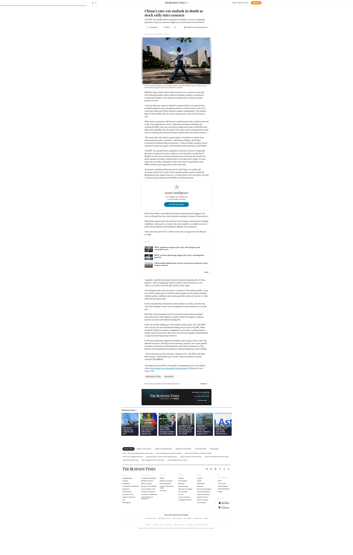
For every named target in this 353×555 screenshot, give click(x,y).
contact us (156, 524)
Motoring (181, 484)
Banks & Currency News (144, 449)
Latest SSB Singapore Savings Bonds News (169, 453)
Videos (199, 481)
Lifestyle (181, 478)
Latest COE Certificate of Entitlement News (198, 453)
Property (125, 481)
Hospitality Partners (184, 500)
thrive (220, 481)
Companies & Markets (148, 478)
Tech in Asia (222, 483)
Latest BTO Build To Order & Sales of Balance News (161, 457)
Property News (214, 449)
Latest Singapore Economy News (177, 460)
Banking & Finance (147, 481)
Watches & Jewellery (185, 489)
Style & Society (183, 486)
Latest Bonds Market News (130, 460)
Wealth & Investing (166, 481)
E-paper (199, 478)
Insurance (163, 491)
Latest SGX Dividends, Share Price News (216, 457)
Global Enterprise (223, 489)
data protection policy (201, 524)
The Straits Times (150, 518)
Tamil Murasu (197, 518)
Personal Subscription (204, 489)
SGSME (220, 492)
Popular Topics (128, 449)
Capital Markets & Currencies (147, 498)
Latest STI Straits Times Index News (191, 457)
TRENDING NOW (128, 410)
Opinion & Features (128, 497)
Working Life (126, 502)
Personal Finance (165, 484)
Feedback (203, 384)
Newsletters (201, 484)
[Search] (95, 2)
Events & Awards (202, 500)
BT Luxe (180, 494)
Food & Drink (182, 481)
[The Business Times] (175, 3)
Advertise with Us (202, 497)
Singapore (125, 489)
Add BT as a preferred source (197, 27)
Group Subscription (203, 492)
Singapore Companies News (163, 449)
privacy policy (168, 524)
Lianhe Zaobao (177, 518)
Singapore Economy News (183, 449)
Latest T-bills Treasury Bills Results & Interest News (137, 453)
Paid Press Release (203, 494)
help (161, 524)
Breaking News (127, 478)
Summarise (154, 27)
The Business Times (164, 518)
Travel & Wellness (184, 497)
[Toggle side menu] (92, 2)
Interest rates (168, 376)
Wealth (162, 478)
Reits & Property (146, 484)
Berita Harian (187, 518)
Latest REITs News (200, 449)
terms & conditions (179, 524)
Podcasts (200, 486)
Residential (126, 484)
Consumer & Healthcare (149, 494)
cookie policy (190, 524)
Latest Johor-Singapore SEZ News (132, 457)
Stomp (206, 518)
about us (148, 524)
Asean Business (223, 486)
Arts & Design (182, 492)
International (126, 492)
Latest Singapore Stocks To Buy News (152, 460)
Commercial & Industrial (130, 486)
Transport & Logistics (148, 492)
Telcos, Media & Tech (148, 489)
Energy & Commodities (148, 486)
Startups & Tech (127, 494)
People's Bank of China (153, 376)
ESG (123, 500)
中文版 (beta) (201, 502)
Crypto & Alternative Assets (166, 487)
